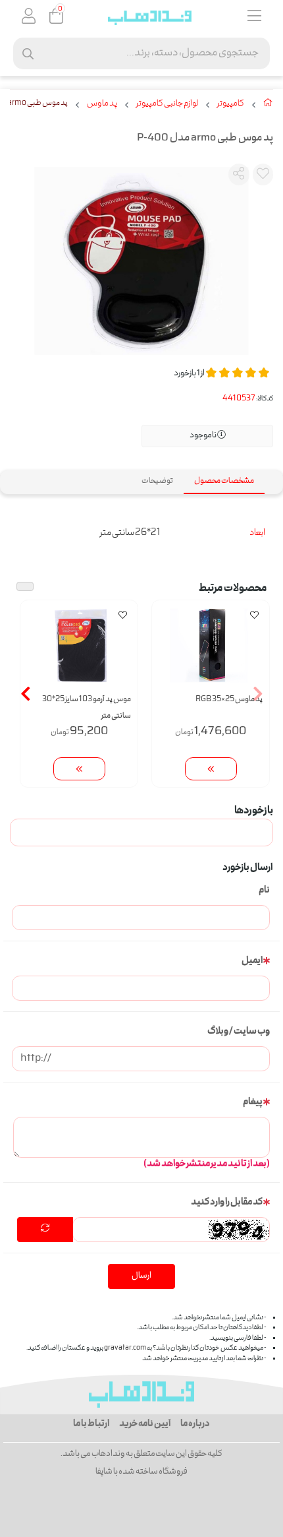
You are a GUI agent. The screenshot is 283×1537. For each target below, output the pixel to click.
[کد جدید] (45, 1229)
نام (264, 890)
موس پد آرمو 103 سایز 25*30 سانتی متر (86, 707)
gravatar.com (125, 1348)
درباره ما (195, 1424)
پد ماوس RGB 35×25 (229, 699)
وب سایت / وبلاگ (238, 1031)
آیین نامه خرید (144, 1424)
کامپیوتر (230, 104)
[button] (258, 693)
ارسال (141, 1276)
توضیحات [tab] (157, 481)
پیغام (253, 1102)
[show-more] (211, 768)
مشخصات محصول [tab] (224, 481)
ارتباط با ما (91, 1424)
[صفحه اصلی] (268, 105)
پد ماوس (102, 104)
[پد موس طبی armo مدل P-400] (141, 1394)
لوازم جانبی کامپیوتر (167, 104)
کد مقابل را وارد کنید (227, 1202)
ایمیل (252, 961)
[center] (28, 54)
